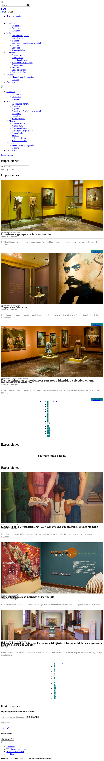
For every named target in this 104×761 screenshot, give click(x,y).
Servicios (16, 48)
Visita (8, 33)
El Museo (10, 53)
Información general (20, 35)
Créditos (10, 754)
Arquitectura (17, 57)
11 (48, 426)
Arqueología (17, 65)
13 (48, 431)
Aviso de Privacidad (15, 751)
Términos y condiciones (16, 749)
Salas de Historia (19, 70)
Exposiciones (17, 38)
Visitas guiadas (18, 50)
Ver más (96, 251)
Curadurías (16, 26)
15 (48, 436)
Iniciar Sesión (15, 16)
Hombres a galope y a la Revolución (26, 234)
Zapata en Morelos (14, 307)
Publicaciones (12, 82)
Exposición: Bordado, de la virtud (26, 43)
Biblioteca (16, 45)
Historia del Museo (20, 60)
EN (11, 12)
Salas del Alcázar (19, 72)
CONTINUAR (32, 717)
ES (5, 12)
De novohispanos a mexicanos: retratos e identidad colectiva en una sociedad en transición (47, 381)
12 (48, 428)
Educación (11, 75)
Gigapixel (16, 31)
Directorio (10, 746)
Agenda (15, 40)
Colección (10, 23)
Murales (15, 67)
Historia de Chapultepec (22, 62)
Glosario (15, 79)
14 (48, 433)
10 (49, 424)
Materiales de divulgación (23, 77)
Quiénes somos (18, 55)
